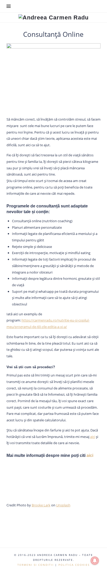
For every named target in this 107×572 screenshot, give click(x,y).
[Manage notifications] (95, 560)
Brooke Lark (41, 505)
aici (92, 436)
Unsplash (63, 505)
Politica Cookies (74, 565)
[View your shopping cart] (96, 6)
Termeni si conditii (35, 565)
